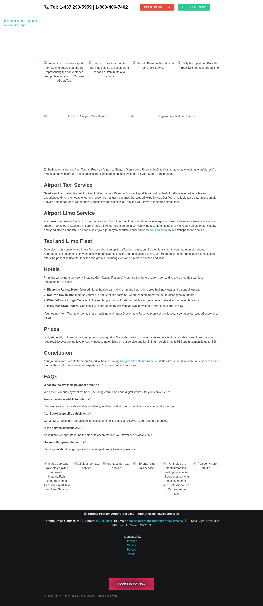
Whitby (131, 545)
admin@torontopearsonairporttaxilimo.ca (155, 520)
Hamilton (131, 540)
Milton (131, 553)
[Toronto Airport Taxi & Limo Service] (23, 31)
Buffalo (131, 549)
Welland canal (158, 230)
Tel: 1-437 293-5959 (71, 7)
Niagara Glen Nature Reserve (139, 361)
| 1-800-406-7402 (110, 7)
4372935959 (104, 520)
